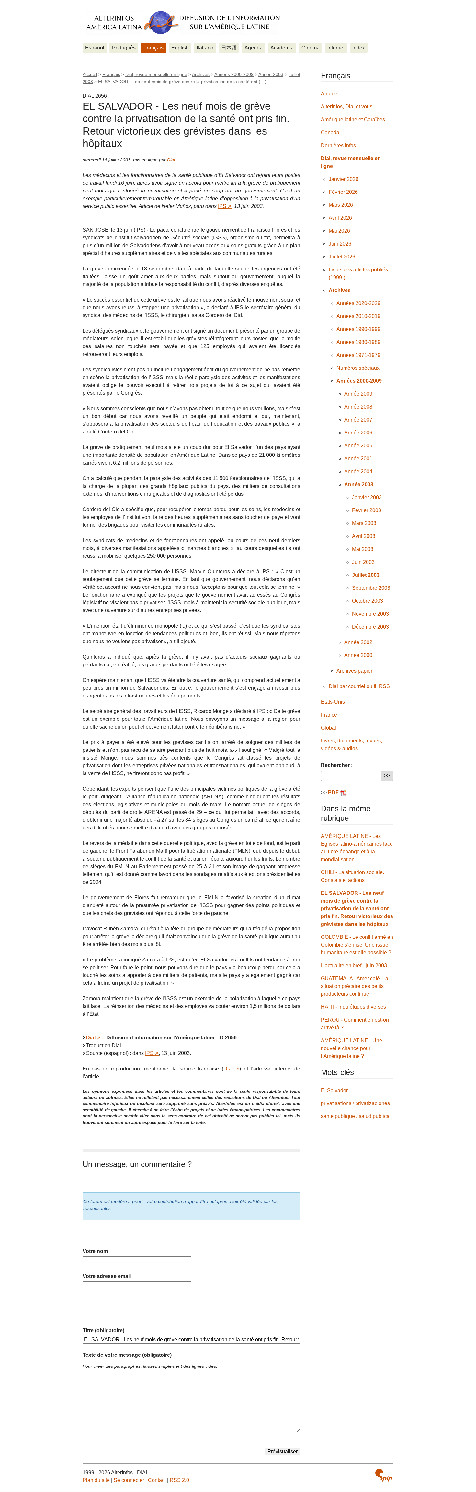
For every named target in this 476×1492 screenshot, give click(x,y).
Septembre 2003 (371, 588)
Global (328, 727)
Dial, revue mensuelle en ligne (156, 74)
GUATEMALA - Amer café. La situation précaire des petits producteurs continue (354, 986)
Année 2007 (358, 419)
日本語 (229, 47)
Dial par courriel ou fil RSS (359, 686)
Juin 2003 (363, 562)
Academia (282, 47)
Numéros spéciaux (358, 368)
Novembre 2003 (370, 614)
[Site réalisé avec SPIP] (383, 1475)
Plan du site (96, 1480)
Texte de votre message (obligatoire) (127, 1355)
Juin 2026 (340, 244)
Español (94, 47)
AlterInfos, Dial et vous (346, 106)
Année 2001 (358, 458)
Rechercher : (337, 765)
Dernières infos (338, 145)
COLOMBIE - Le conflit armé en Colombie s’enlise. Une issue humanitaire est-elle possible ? (357, 944)
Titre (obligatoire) (103, 1330)
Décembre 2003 (370, 627)
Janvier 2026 (343, 179)
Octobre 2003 (367, 601)
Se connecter (129, 1480)
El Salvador (334, 1090)
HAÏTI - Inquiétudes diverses (353, 1007)
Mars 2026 (341, 205)
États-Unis (333, 702)
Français (153, 47)
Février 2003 (366, 510)
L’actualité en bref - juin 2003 (354, 965)
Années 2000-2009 (234, 74)
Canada (330, 132)
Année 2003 (270, 74)
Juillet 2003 (366, 575)
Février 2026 (343, 192)
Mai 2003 (362, 549)
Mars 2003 (364, 523)
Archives (201, 74)
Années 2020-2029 (358, 303)
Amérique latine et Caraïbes (353, 119)
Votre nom (95, 1251)
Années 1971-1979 (358, 355)
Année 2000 (358, 655)
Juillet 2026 (342, 256)
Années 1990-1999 (358, 329)
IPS (222, 206)
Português (124, 47)
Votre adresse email (107, 1276)
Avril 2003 (363, 536)
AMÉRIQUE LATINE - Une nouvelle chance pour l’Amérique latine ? (351, 1048)
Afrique (329, 93)
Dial (171, 159)
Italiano (205, 47)
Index (358, 47)
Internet (336, 47)
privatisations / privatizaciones (355, 1103)
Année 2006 (358, 432)
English (180, 47)
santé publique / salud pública (355, 1116)
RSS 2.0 (179, 1480)
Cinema (310, 47)
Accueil (90, 74)
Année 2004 (358, 471)
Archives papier (354, 671)
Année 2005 (358, 445)
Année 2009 (358, 394)
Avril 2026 (340, 218)
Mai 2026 (339, 231)
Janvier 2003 (367, 497)
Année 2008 (358, 407)
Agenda (253, 47)
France (329, 715)
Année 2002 (358, 642)
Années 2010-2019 (358, 316)
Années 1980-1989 (358, 342)
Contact (157, 1480)
